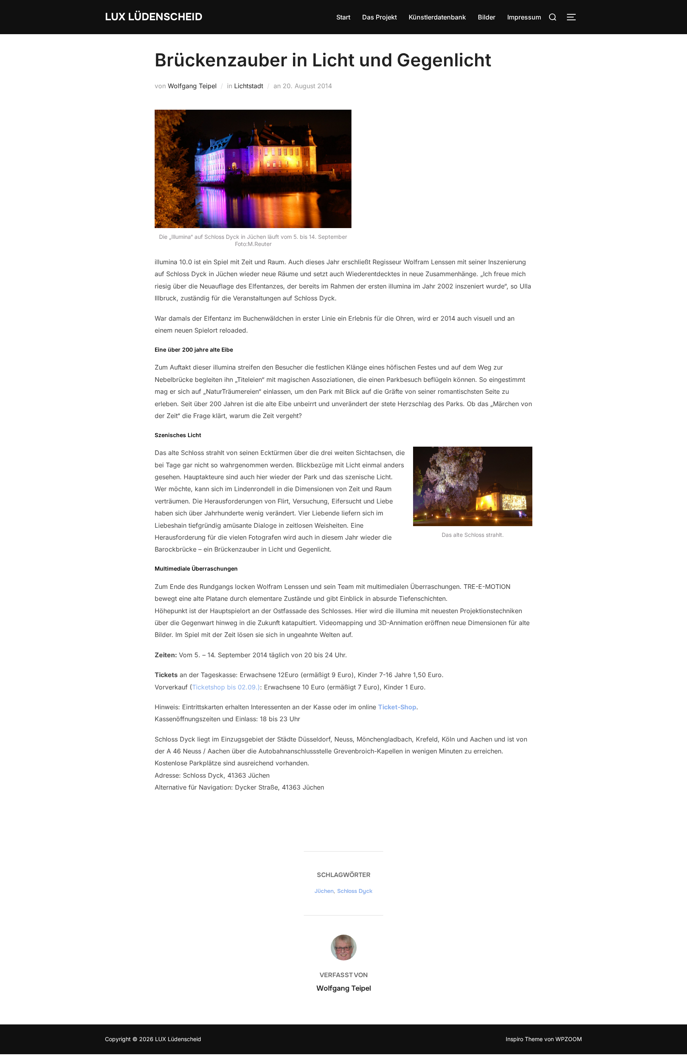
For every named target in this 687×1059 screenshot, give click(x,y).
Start (343, 17)
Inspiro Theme (524, 1039)
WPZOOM (568, 1039)
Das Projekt (379, 17)
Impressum (524, 17)
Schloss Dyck (355, 890)
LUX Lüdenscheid (153, 16)
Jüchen (324, 890)
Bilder (486, 17)
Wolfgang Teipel (192, 86)
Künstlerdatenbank (437, 17)
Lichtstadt (248, 86)
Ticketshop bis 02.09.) (226, 687)
